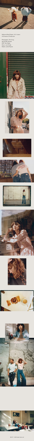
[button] (28, 155)
